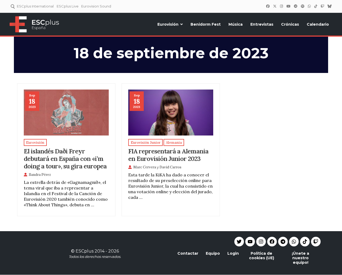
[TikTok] (315, 6)
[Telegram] (283, 241)
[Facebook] (267, 6)
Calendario (318, 24)
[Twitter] (274, 6)
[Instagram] (281, 6)
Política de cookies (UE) (261, 255)
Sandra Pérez (40, 174)
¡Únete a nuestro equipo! (300, 258)
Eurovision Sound (96, 6)
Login (233, 253)
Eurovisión (167, 24)
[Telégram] (295, 6)
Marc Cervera (144, 167)
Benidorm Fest (206, 24)
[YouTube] (288, 6)
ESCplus (85, 251)
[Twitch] (322, 6)
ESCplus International (35, 6)
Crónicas (290, 24)
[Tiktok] (305, 241)
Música (235, 24)
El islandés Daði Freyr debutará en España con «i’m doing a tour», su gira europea (65, 158)
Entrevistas (261, 24)
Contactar (187, 253)
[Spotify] (302, 6)
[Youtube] (250, 241)
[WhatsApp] (309, 6)
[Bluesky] (329, 6)
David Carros (170, 167)
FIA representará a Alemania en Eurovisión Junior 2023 (168, 154)
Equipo (213, 253)
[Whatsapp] (294, 241)
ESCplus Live (68, 6)
